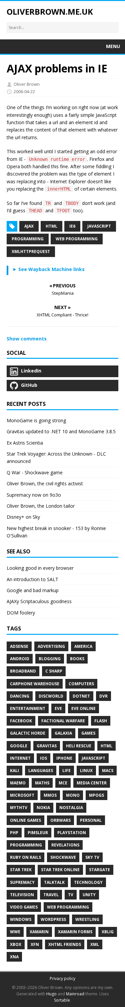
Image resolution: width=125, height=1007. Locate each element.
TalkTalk (54, 882)
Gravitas (47, 746)
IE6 (72, 226)
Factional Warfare (63, 721)
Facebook (21, 721)
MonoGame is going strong (36, 420)
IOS (43, 758)
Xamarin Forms (75, 932)
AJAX (29, 226)
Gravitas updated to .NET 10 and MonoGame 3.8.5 (61, 431)
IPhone (64, 758)
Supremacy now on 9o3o (34, 495)
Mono (73, 795)
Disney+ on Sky (23, 517)
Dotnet (81, 696)
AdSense (19, 646)
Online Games (25, 820)
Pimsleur (38, 832)
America (83, 646)
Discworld (51, 696)
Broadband (23, 671)
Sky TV (92, 857)
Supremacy (22, 882)
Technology (88, 882)
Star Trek (21, 869)
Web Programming (77, 239)
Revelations (65, 845)
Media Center (92, 783)
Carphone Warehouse (34, 684)
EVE (58, 708)
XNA (14, 957)
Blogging (50, 659)
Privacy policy (62, 978)
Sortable (62, 1000)
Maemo (18, 783)
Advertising (51, 646)
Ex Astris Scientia (25, 443)
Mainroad (75, 994)
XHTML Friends (64, 944)
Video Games (24, 907)
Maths (42, 783)
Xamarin (39, 932)
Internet (20, 758)
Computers (81, 684)
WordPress (53, 919)
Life (66, 770)
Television (22, 895)
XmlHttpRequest (31, 251)
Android (19, 659)
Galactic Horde (27, 733)
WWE (15, 932)
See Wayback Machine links (51, 269)
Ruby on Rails (25, 857)
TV (70, 895)
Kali (14, 770)
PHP (14, 832)
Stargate (99, 869)
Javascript (99, 226)
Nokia (43, 807)
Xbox (15, 944)
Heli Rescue (78, 746)
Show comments (27, 338)
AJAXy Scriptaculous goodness (39, 601)
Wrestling (87, 919)
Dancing (19, 696)
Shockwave (63, 857)
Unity (89, 895)
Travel (51, 895)
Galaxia (63, 733)
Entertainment (27, 708)
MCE (63, 783)
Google (18, 746)
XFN (35, 944)
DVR (103, 696)
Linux (86, 770)
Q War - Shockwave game (35, 472)
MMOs (50, 795)
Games (88, 733)
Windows (20, 919)
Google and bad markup (33, 590)
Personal (91, 820)
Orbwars (60, 820)
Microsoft (22, 795)
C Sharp (53, 671)
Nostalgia (71, 807)
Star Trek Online (60, 869)
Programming (28, 239)
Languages (40, 770)
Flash (100, 721)
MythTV (18, 807)
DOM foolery (21, 612)
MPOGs (96, 795)
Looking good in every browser (40, 568)
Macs (107, 770)
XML (94, 944)
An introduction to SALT (32, 579)
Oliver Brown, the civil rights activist (45, 483)
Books (77, 659)
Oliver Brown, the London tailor (41, 506)
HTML (51, 226)
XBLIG (108, 932)
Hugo (51, 994)
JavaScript (93, 758)
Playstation (71, 832)
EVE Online (83, 708)
